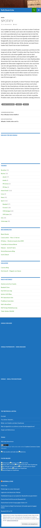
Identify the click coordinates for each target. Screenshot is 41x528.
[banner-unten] (15, 462)
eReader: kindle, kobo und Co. (10, 120)
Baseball (5, 204)
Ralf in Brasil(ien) (6, 304)
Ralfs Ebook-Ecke (7, 10)
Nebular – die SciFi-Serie (8, 248)
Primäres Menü (38, 10)
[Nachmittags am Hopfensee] (10, 470)
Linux (2, 194)
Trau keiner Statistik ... (7, 419)
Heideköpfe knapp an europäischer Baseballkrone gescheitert (19, 496)
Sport (2, 201)
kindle (4, 180)
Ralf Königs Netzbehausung (9, 308)
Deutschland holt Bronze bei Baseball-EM (13, 499)
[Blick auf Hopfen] (6, 468)
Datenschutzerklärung (12, 520)
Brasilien (3, 170)
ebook (4, 177)
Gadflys (19, 104)
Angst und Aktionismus (8, 430)
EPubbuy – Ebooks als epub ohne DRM (12, 241)
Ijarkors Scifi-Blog (6, 294)
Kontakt (3, 416)
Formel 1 (5, 207)
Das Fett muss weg (6, 291)
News (2, 17)
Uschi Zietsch (5, 254)
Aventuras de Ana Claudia (8, 284)
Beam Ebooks (5, 234)
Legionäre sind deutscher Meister (11, 492)
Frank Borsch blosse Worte (9, 244)
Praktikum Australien (7, 301)
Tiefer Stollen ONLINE (7, 311)
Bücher (3, 173)
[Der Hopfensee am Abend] (26, 466)
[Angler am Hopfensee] (19, 468)
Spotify (26, 104)
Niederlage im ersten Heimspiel (10, 489)
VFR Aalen (6, 214)
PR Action (6, 184)
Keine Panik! (4, 190)
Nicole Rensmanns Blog (8, 251)
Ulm (2, 218)
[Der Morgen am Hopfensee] (9, 466)
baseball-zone (8, 481)
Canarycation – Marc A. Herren (10, 237)
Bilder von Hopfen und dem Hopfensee (12, 423)
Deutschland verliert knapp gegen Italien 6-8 (14, 502)
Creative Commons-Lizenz (32, 446)
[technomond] (5, 462)
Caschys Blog (5, 267)
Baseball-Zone (5, 287)
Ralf (15, 24)
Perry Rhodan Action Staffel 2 (10, 113)
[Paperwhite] (24, 462)
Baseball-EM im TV (6, 511)
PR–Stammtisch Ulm (7, 297)
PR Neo (5, 187)
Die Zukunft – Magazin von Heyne (11, 271)
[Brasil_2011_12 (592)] (8, 464)
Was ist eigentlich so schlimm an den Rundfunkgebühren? (18, 426)
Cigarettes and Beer (8, 104)
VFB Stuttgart (7, 211)
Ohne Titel (4, 485)
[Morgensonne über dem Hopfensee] (26, 464)
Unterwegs (4, 221)
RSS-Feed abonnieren (7, 441)
